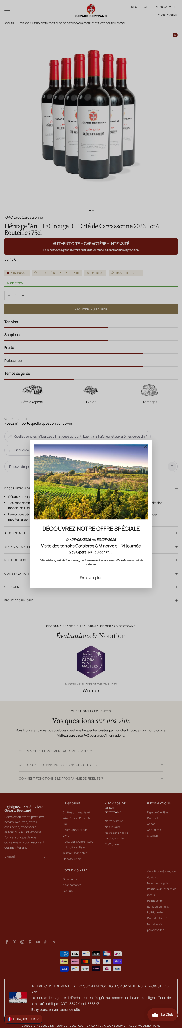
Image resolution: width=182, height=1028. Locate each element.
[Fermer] (145, 446)
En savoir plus (91, 577)
